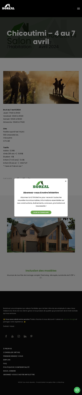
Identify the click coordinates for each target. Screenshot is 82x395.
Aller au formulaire (41, 212)
